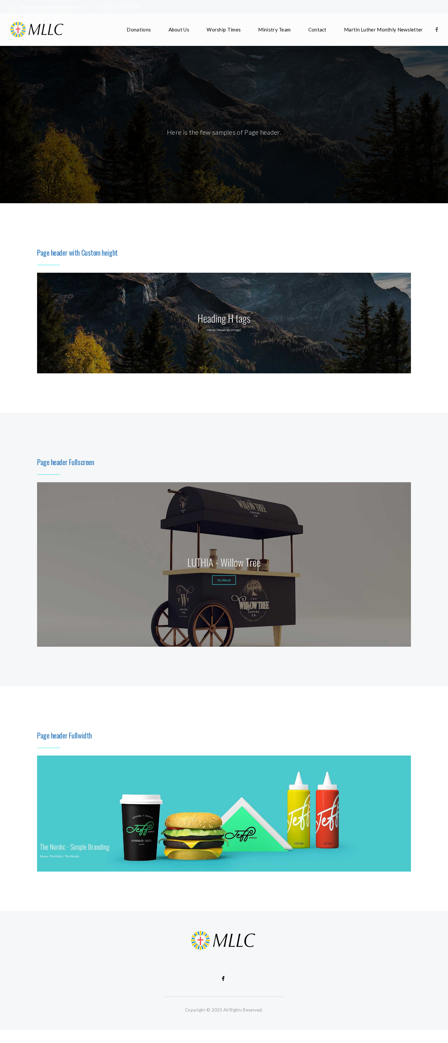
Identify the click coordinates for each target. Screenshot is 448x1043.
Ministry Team (274, 29)
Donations (139, 29)
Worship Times (224, 29)
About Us (179, 29)
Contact (317, 29)
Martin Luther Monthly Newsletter (383, 29)
